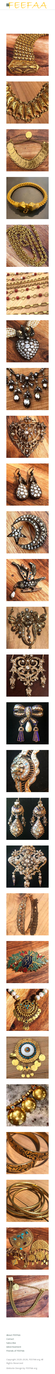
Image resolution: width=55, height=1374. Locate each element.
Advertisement (13, 1346)
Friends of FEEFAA (15, 1350)
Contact (10, 1338)
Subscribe (11, 1342)
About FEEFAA (13, 1335)
